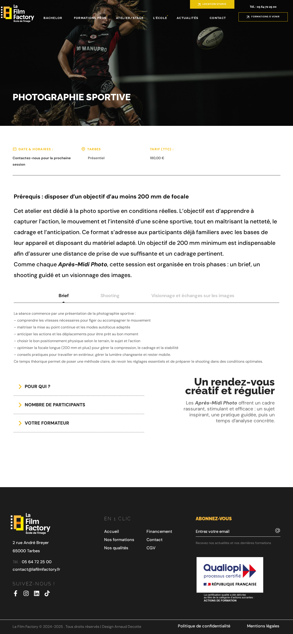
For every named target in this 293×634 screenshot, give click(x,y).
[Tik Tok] (47, 593)
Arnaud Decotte (127, 626)
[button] (212, 4)
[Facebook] (16, 593)
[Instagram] (26, 593)
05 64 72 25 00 (37, 562)
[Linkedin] (37, 593)
